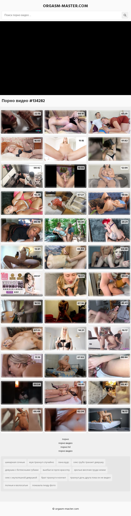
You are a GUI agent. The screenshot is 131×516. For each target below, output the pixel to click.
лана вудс (63, 462)
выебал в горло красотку (56, 470)
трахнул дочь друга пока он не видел (90, 478)
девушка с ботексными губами (22, 470)
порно (65, 439)
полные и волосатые (16, 485)
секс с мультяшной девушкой (21, 478)
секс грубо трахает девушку (88, 462)
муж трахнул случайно (41, 462)
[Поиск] (125, 15)
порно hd (65, 447)
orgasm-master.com (65, 6)
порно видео (65, 443)
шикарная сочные (15, 462)
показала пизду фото (44, 485)
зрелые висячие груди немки (90, 470)
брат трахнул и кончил (53, 478)
